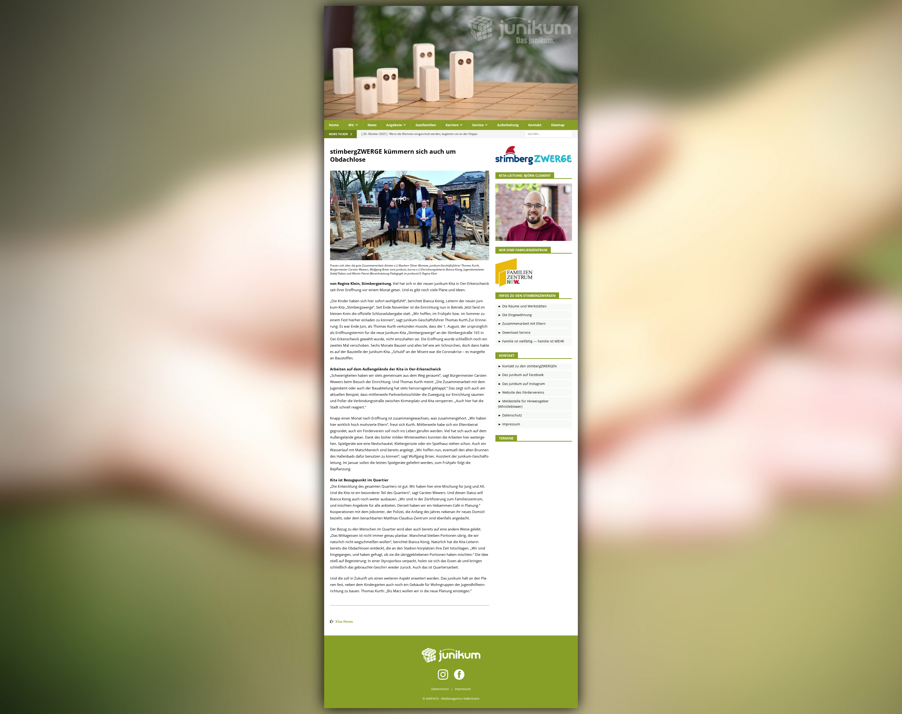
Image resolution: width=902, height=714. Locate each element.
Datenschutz (440, 689)
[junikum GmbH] (451, 117)
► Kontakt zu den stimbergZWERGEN (527, 366)
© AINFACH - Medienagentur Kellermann (451, 698)
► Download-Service (514, 332)
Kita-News (344, 621)
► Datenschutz (510, 415)
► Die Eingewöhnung (515, 315)
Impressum (463, 689)
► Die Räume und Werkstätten (522, 306)
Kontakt (534, 125)
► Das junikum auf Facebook (521, 375)
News (372, 125)
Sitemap (557, 125)
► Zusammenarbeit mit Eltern (522, 323)
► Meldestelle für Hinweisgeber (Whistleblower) (523, 403)
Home (334, 125)
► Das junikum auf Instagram (521, 383)
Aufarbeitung (508, 125)
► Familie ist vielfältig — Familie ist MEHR (531, 341)
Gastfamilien (426, 125)
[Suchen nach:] (548, 134)
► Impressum (509, 424)
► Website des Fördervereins (521, 392)
